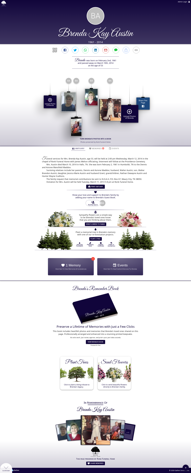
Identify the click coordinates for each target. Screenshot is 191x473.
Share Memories (97, 463)
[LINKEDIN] (95, 50)
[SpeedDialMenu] (186, 468)
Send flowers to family (95, 224)
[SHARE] (126, 50)
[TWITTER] (75, 50)
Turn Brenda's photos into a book (95, 139)
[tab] (78, 148)
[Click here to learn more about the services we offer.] (95, 452)
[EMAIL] (105, 50)
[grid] (95, 111)
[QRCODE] (55, 50)
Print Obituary (97, 187)
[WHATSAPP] (85, 50)
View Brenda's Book (95, 342)
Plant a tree (95, 239)
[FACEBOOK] (65, 50)
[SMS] (116, 50)
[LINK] (136, 50)
